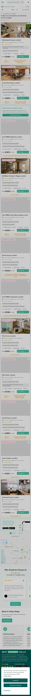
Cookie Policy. (7, 676)
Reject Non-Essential (15, 685)
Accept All (15, 680)
